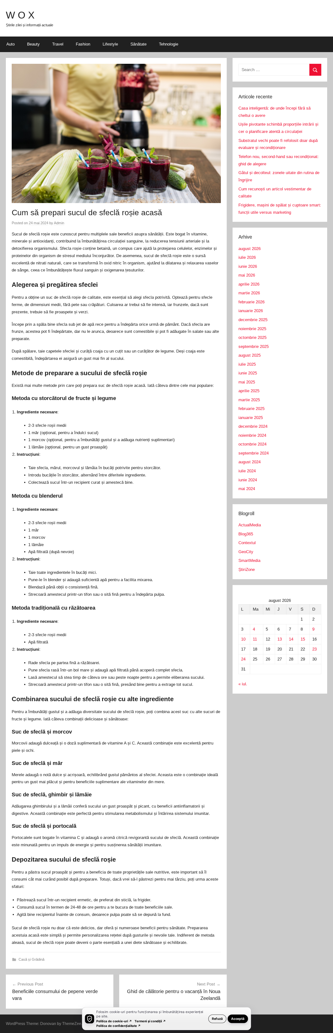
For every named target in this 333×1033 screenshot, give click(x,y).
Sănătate (138, 44)
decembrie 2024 (252, 426)
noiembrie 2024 (252, 435)
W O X (20, 15)
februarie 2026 (251, 302)
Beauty (33, 44)
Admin (59, 223)
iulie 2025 (247, 364)
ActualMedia (249, 525)
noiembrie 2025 (252, 328)
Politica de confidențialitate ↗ (118, 1025)
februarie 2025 (251, 408)
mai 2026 (246, 275)
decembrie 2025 (252, 319)
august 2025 (249, 355)
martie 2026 (249, 293)
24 (243, 659)
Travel (57, 44)
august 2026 (249, 248)
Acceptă (238, 1018)
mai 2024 (246, 488)
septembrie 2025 (253, 346)
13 (279, 639)
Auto (10, 44)
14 (291, 639)
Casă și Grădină (31, 959)
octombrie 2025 (252, 337)
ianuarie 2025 (250, 417)
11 (255, 639)
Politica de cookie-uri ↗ (114, 1021)
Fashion (83, 44)
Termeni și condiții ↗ (150, 1021)
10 (243, 639)
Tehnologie (168, 44)
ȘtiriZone (246, 569)
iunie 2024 (247, 480)
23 (314, 649)
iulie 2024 (247, 471)
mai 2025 (246, 382)
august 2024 (249, 462)
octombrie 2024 (252, 444)
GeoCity (245, 551)
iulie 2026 (247, 257)
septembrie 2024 (253, 453)
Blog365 (245, 534)
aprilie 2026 (248, 284)
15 (303, 639)
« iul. (242, 684)
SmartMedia (249, 560)
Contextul (247, 542)
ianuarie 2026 (250, 310)
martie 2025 (249, 400)
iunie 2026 (247, 266)
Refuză (217, 1018)
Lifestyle (110, 44)
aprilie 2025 (248, 391)
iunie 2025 (247, 373)
